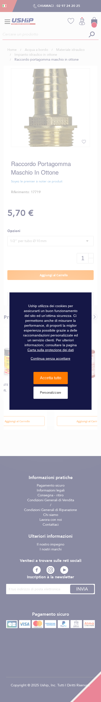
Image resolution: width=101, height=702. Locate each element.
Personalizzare (50, 392)
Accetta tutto (50, 378)
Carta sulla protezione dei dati (50, 350)
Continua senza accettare (50, 358)
